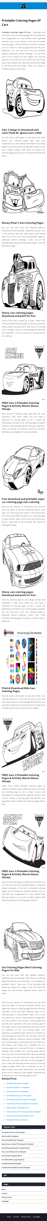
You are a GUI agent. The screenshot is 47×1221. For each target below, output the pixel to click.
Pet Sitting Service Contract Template (21, 1099)
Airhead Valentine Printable (17, 1083)
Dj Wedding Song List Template (18, 1095)
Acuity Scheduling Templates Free (20, 1115)
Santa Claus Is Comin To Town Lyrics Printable (18, 1144)
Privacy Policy (7, 1197)
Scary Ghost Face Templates (17, 1091)
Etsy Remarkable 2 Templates (18, 1087)
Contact (4, 1193)
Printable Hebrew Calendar (17, 1120)
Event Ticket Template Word (11, 1156)
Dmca (4, 1189)
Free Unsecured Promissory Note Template (23, 1111)
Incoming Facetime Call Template (13, 1132)
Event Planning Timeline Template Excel (16, 1148)
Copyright (5, 1201)
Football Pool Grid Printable (11, 1164)
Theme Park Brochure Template (13, 1140)
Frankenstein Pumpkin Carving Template (16, 1168)
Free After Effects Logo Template (13, 1160)
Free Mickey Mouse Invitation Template (22, 1103)
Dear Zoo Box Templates (10, 1136)
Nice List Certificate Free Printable (14, 1152)
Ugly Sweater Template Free (17, 1107)
